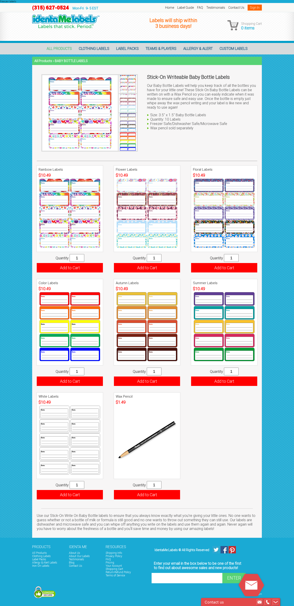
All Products (59, 48)
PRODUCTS (41, 547)
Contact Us (236, 7)
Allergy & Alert (198, 48)
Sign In (255, 7)
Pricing (110, 562)
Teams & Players (161, 48)
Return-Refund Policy (118, 572)
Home (169, 7)
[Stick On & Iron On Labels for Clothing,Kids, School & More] (244, 546)
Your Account (114, 565)
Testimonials (215, 7)
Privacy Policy (114, 556)
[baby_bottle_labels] (65, 21)
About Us (74, 553)
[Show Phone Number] (268, 602)
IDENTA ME (78, 547)
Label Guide (185, 7)
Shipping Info (114, 553)
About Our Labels (79, 556)
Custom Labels (234, 48)
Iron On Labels (40, 565)
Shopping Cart (114, 569)
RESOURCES (116, 547)
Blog (71, 562)
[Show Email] (260, 602)
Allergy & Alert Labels (44, 562)
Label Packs (127, 48)
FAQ (200, 7)
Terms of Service (115, 575)
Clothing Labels (94, 48)
